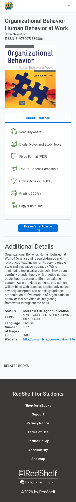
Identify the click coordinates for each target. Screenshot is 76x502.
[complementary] (38, 363)
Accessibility (38, 450)
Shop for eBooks (38, 405)
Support (38, 414)
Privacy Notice (38, 423)
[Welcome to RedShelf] (8, 6)
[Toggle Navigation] (69, 6)
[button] (37, 132)
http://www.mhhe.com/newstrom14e (49, 339)
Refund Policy (38, 441)
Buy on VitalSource (38, 226)
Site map (38, 459)
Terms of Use (38, 432)
